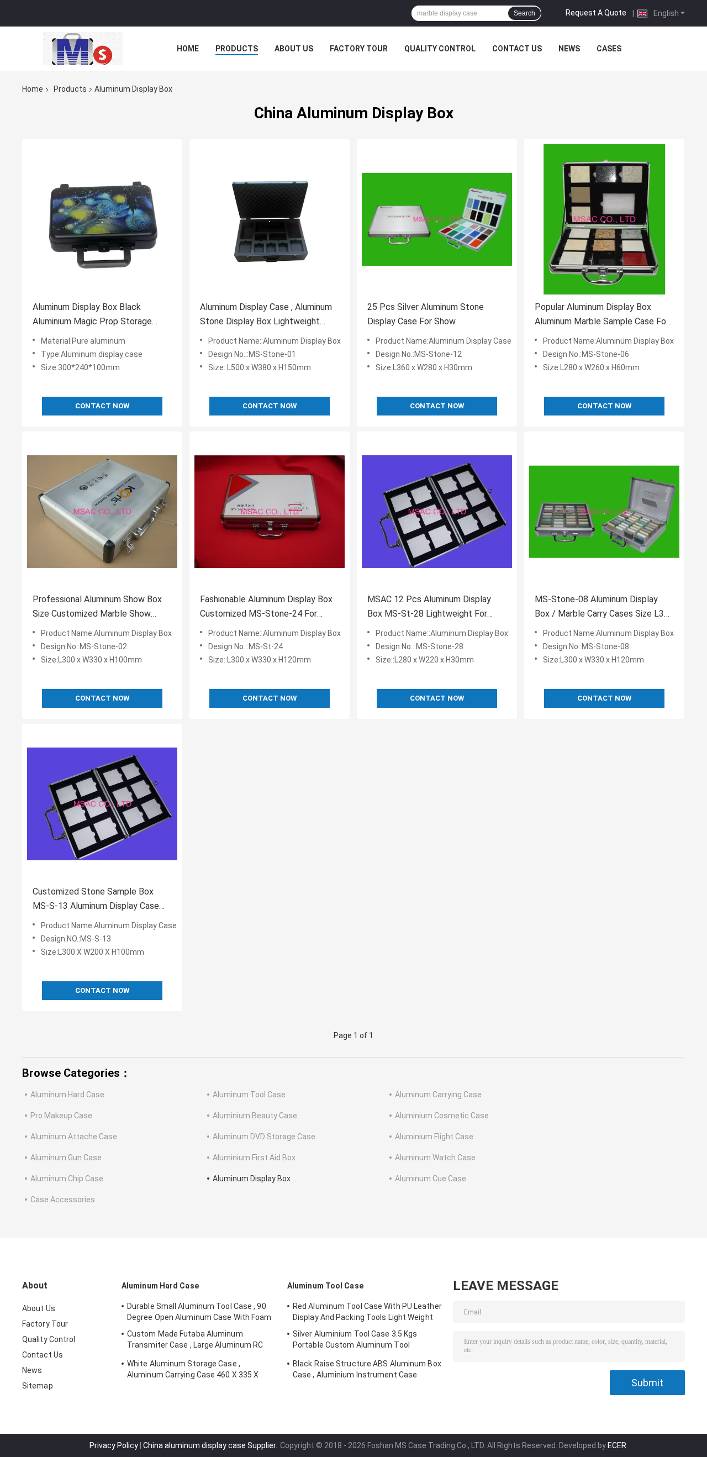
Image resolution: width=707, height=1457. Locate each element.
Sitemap (37, 1385)
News (569, 48)
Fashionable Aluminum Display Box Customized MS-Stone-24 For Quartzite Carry (266, 607)
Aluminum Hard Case (67, 1094)
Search (524, 13)
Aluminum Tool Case (249, 1094)
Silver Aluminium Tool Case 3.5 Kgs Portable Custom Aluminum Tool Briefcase (355, 1341)
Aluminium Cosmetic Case (442, 1115)
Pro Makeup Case (61, 1115)
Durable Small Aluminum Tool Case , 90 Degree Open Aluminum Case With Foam (199, 1312)
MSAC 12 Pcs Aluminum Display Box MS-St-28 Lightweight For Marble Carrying (429, 607)
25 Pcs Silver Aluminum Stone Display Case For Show (425, 314)
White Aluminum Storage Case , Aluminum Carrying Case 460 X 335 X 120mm (192, 1370)
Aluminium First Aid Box (254, 1157)
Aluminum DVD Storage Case (264, 1136)
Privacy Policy (113, 1445)
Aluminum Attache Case (73, 1136)
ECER (617, 1445)
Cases (609, 48)
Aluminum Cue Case (430, 1178)
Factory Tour (359, 48)
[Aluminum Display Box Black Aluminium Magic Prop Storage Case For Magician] (102, 219)
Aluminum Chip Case (66, 1178)
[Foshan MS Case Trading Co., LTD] (83, 48)
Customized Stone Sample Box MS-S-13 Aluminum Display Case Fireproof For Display (96, 899)
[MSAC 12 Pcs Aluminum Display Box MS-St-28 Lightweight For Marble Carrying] (437, 511)
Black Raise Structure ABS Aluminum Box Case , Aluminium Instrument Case (367, 1369)
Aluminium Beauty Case (255, 1115)
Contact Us (517, 48)
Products (236, 48)
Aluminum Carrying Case (438, 1094)
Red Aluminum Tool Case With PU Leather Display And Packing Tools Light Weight (367, 1312)
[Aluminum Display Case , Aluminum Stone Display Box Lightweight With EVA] (269, 219)
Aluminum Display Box (252, 1178)
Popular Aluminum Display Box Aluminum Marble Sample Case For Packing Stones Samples (602, 315)
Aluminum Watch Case (435, 1157)
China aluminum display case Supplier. (211, 1445)
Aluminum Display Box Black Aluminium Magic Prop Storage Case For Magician (92, 315)
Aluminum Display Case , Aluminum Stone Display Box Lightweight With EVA (266, 315)
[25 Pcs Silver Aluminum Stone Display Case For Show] (437, 219)
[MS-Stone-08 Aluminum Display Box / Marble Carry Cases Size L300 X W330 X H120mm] (604, 511)
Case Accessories (62, 1199)
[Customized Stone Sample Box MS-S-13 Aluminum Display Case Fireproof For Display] (102, 804)
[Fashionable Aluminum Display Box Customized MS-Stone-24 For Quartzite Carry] (269, 511)
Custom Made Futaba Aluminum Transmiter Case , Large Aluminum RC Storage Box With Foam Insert (195, 1341)
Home (188, 48)
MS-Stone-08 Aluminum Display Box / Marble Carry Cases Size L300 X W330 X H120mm (604, 607)
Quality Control (440, 48)
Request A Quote (596, 12)
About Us (294, 48)
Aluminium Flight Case (434, 1136)
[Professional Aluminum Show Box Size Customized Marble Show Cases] (102, 511)
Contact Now (102, 406)
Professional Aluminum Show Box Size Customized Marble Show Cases (97, 607)
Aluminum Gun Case (66, 1157)
